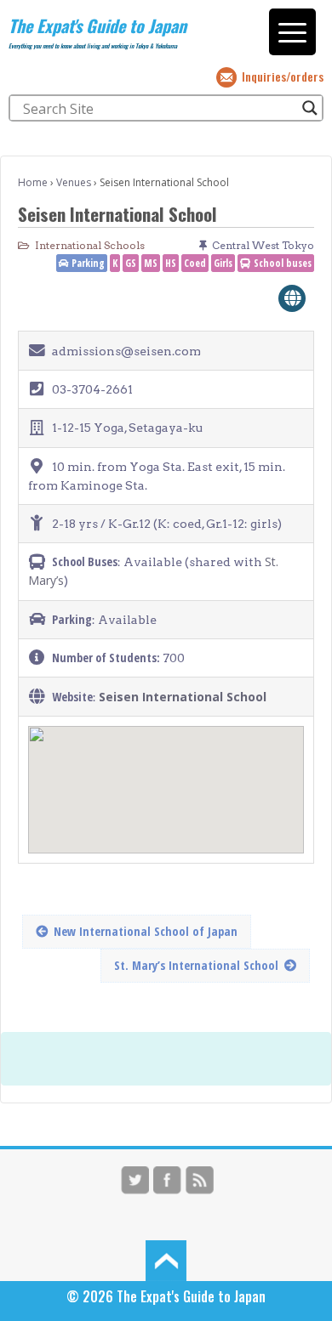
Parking (88, 263)
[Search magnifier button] (310, 108)
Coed (195, 263)
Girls (223, 263)
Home (33, 182)
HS (170, 263)
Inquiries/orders (282, 76)
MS (150, 263)
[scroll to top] (166, 1259)
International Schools (90, 245)
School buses (283, 263)
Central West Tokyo (263, 245)
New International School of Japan (146, 931)
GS (130, 263)
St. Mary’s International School (196, 965)
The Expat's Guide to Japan (97, 25)
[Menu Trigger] (292, 32)
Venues (73, 182)
